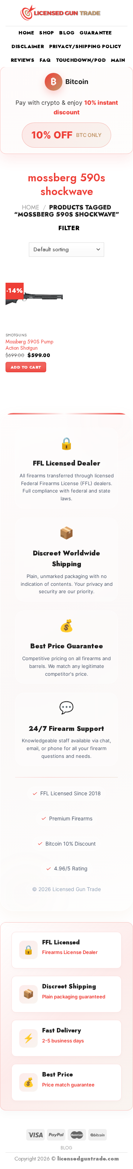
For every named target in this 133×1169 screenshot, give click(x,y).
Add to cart (26, 367)
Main (118, 60)
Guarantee (95, 32)
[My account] (111, 13)
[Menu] (10, 13)
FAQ (45, 60)
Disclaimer (27, 46)
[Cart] (123, 13)
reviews (22, 60)
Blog (66, 32)
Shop (46, 32)
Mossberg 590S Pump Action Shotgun (29, 345)
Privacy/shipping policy (85, 46)
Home (26, 32)
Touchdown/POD (81, 60)
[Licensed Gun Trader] (61, 13)
